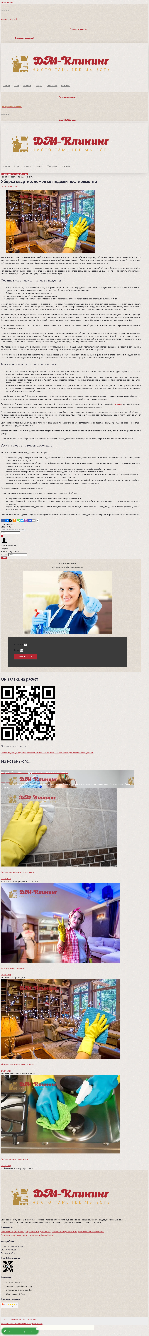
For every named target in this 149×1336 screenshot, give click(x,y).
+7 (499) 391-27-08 (9, 19)
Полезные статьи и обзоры (14, 174)
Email (17, 650)
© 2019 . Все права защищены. (19, 1319)
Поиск (4, 557)
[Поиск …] (1, 89)
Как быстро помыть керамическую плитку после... (17, 872)
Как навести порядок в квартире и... (13, 968)
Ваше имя (19, 644)
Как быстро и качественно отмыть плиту (14, 1159)
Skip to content (7, 2)
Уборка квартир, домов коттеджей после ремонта (17, 1064)
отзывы (118, 404)
